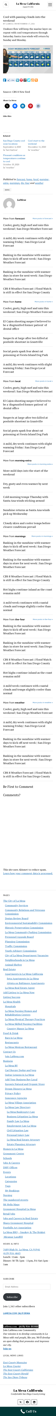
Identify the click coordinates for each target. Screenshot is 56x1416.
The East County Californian (18, 1370)
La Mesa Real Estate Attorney (23, 1139)
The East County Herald (15, 1373)
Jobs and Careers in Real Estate (20, 1218)
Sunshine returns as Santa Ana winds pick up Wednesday (26, 512)
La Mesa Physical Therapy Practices (25, 1019)
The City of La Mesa (14, 900)
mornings (15, 183)
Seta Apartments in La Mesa (23, 978)
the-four (25, 183)
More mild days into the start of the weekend (25, 472)
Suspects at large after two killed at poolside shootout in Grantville (25, 340)
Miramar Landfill (13, 1237)
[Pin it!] (21, 80)
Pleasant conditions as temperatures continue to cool (14, 158)
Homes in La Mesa (13, 1149)
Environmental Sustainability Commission (28, 923)
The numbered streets (15, 1200)
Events (7, 1172)
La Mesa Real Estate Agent (20, 988)
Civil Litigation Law (17, 1130)
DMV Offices (10, 1167)
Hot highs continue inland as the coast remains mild (27, 591)
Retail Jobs (9, 1213)
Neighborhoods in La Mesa (20, 960)
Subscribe (12, 1297)
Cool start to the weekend (36, 142)
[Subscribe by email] (32, 80)
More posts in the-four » (43, 619)
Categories (11, 1181)
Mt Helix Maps (11, 1204)
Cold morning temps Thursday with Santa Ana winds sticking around (25, 498)
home (29, 179)
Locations (10, 1176)
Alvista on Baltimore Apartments (25, 983)
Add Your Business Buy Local (21, 1079)
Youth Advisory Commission (21, 950)
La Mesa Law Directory (17, 1107)
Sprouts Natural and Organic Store (25, 1084)
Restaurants (12, 1042)
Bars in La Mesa (13, 1038)
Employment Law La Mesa (21, 1125)
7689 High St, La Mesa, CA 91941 (21, 1249)
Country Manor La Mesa (20, 1028)
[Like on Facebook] (11, 80)
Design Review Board (16, 918)
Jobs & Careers (11, 1162)
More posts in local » (44, 381)
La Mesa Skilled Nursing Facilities (23, 1024)
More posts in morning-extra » (40, 464)
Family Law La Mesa (18, 1121)
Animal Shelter (13, 964)
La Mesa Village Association (20, 1102)
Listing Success (11, 997)
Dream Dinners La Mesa (18, 1088)
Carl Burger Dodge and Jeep (20, 1070)
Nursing (7, 1195)
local (35, 179)
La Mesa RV (11, 1065)
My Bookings (12, 1190)
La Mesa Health (11, 1001)
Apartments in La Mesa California (24, 974)
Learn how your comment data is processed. (28, 873)
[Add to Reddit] (25, 80)
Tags (7, 1186)
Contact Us (9, 1051)
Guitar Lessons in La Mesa (19, 1075)
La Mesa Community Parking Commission (28, 932)
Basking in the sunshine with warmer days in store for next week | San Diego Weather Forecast (27, 275)
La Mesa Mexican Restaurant (21, 1047)
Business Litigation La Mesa (22, 1116)
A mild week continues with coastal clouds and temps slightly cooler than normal (27, 606)
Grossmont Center (13, 1153)
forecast (21, 179)
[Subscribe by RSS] (36, 80)
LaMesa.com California (16, 1313)
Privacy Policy (13, 1093)
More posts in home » (44, 301)
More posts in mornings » (42, 536)
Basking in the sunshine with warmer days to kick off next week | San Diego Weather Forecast (27, 258)
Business (8, 1061)
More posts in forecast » (43, 218)
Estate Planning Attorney (21, 1144)
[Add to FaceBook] (4, 80)
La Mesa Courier (12, 1366)
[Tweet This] (28, 80)
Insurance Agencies (16, 1098)
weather (39, 183)
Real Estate (9, 969)
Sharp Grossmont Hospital (18, 1223)
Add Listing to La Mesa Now (19, 992)
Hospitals (10, 1006)
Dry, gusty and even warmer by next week (25, 485)
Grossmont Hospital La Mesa (19, 1209)
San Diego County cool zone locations (14, 142)
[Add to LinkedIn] (17, 80)
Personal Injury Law (18, 1135)
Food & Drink (10, 1033)
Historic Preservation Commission (24, 927)
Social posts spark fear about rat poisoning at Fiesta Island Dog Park (25, 353)
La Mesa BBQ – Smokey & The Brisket (24, 1232)
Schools (7, 1158)
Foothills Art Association (17, 1227)
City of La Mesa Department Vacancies (26, 955)
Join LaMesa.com (14, 1056)
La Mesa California (28, 3)
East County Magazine (15, 1362)
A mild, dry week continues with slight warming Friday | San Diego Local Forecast (27, 241)
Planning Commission (17, 941)
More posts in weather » (43, 702)
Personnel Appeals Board (19, 937)
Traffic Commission (16, 946)
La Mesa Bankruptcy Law (21, 1112)
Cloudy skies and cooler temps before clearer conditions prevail (26, 525)
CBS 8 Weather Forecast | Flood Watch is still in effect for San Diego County (27, 290)
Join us (7, 1348)
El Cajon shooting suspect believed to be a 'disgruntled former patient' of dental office (27, 325)
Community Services (16, 905)
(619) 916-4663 (12, 1253)
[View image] (28, 72)
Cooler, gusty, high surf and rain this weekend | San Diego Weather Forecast (28, 227)
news (7, 190)
